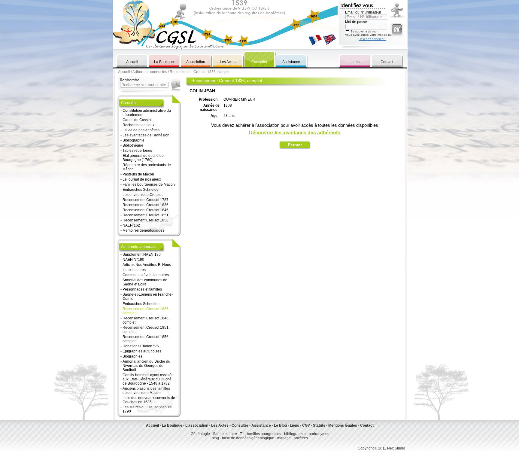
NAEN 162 (131, 225)
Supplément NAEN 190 (142, 254)
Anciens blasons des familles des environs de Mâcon (146, 390)
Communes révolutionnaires (146, 275)
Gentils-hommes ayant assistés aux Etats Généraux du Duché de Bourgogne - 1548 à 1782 (148, 379)
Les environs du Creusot (142, 195)
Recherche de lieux (138, 125)
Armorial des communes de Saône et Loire (145, 282)
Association (195, 62)
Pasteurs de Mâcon (138, 174)
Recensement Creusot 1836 (145, 205)
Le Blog (280, 425)
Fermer (295, 144)
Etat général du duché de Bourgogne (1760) (143, 158)
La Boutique (164, 62)
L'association (196, 425)
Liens (355, 62)
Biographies (132, 356)
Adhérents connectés (149, 72)
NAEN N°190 (133, 259)
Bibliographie (133, 140)
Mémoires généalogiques (143, 230)
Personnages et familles (142, 289)
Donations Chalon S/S (141, 346)
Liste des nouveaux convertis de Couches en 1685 (149, 400)
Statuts (319, 425)
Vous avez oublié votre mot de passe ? (372, 34)
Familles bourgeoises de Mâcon (149, 184)
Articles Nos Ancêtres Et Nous (147, 265)
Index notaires (134, 270)
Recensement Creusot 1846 (145, 210)
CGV (306, 425)
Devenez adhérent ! (372, 39)
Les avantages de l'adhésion (146, 135)
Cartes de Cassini (137, 120)
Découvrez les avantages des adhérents (294, 132)
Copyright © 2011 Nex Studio (381, 448)
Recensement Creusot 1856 (145, 220)
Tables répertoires (137, 150)
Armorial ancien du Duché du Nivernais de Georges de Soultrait (146, 365)
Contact (387, 62)
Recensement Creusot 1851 (145, 215)
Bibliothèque (133, 145)
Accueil (132, 62)
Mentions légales (342, 425)
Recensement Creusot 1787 (145, 200)
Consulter (259, 62)
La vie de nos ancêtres (141, 130)
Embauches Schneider (141, 189)
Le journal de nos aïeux (142, 179)
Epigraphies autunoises (142, 351)
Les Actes (227, 62)
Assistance (291, 62)
